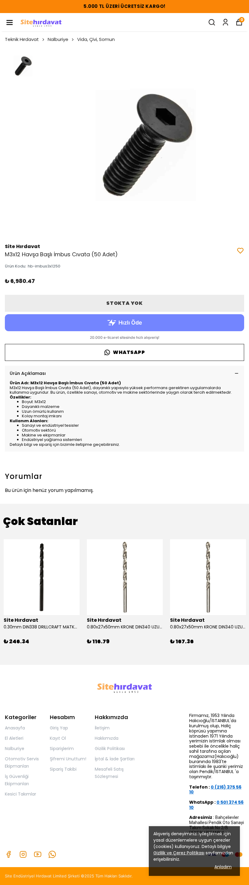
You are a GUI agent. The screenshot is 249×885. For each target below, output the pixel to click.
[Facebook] (8, 854)
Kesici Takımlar (20, 794)
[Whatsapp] (52, 854)
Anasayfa (15, 728)
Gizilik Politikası (110, 748)
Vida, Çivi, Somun (96, 39)
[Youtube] (37, 854)
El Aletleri (14, 738)
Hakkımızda (106, 738)
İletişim (102, 728)
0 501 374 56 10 (216, 804)
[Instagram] (23, 854)
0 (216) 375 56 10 (215, 789)
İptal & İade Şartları (115, 759)
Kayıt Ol (58, 738)
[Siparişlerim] (225, 22)
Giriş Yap (59, 728)
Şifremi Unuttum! (68, 759)
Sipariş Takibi (63, 769)
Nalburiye (58, 39)
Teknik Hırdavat (22, 39)
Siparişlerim (62, 748)
